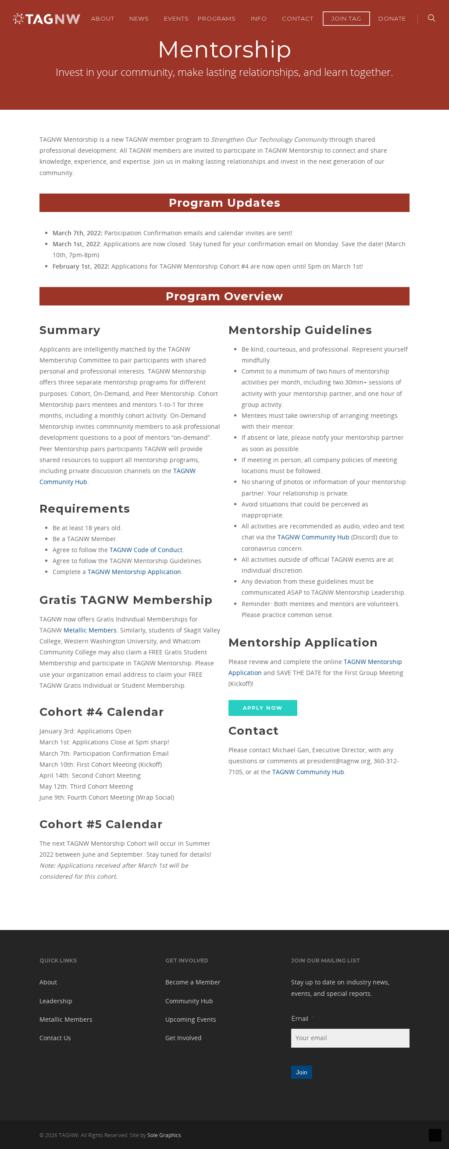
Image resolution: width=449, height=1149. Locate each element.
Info (259, 18)
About (102, 18)
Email (302, 1019)
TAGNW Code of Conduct (146, 550)
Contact (298, 18)
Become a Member (193, 982)
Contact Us (55, 1038)
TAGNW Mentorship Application (134, 571)
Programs (217, 18)
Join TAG (346, 18)
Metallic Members (90, 630)
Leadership (55, 1001)
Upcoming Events (190, 1019)
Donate (392, 18)
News (139, 18)
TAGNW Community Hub (313, 537)
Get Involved (183, 1038)
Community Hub (189, 1001)
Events (176, 18)
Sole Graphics (164, 1135)
